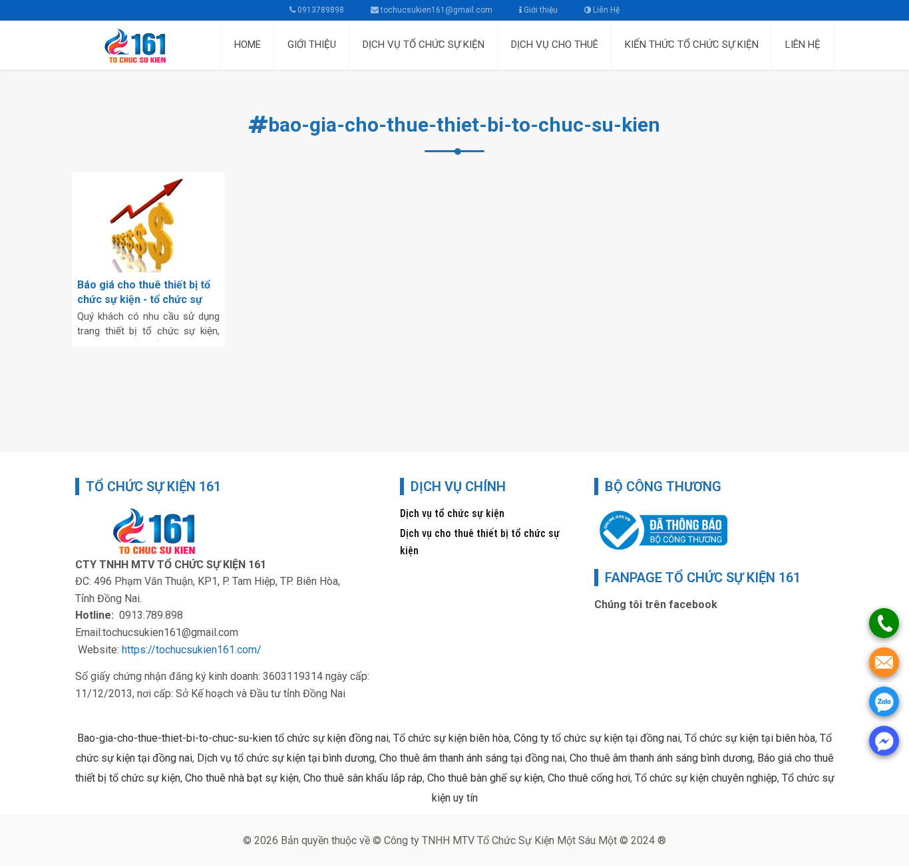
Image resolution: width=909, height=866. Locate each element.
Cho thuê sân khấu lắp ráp (363, 778)
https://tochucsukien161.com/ (192, 649)
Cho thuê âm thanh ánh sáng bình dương (661, 758)
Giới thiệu (540, 10)
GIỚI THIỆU (311, 45)
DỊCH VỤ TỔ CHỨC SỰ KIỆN (423, 45)
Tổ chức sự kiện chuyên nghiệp (706, 778)
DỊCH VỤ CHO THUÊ (554, 45)
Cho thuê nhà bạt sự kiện (242, 778)
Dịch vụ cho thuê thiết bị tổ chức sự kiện (480, 542)
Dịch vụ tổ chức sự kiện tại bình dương (286, 758)
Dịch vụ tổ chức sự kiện (452, 513)
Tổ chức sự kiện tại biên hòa (750, 738)
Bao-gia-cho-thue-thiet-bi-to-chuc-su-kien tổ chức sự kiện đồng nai (233, 738)
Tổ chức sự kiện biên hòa (451, 738)
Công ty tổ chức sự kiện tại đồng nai (597, 738)
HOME (247, 45)
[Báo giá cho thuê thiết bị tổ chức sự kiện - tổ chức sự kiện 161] (148, 224)
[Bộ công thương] (660, 529)
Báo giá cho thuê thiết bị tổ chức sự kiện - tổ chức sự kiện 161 (143, 299)
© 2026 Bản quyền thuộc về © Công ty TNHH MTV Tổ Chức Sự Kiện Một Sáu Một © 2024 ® (454, 840)
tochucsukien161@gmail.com (436, 10)
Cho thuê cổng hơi (589, 778)
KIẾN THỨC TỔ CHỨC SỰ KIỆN (692, 45)
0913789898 (319, 10)
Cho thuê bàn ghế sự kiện (485, 778)
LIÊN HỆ (802, 45)
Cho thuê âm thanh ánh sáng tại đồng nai (472, 758)
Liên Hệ (605, 10)
